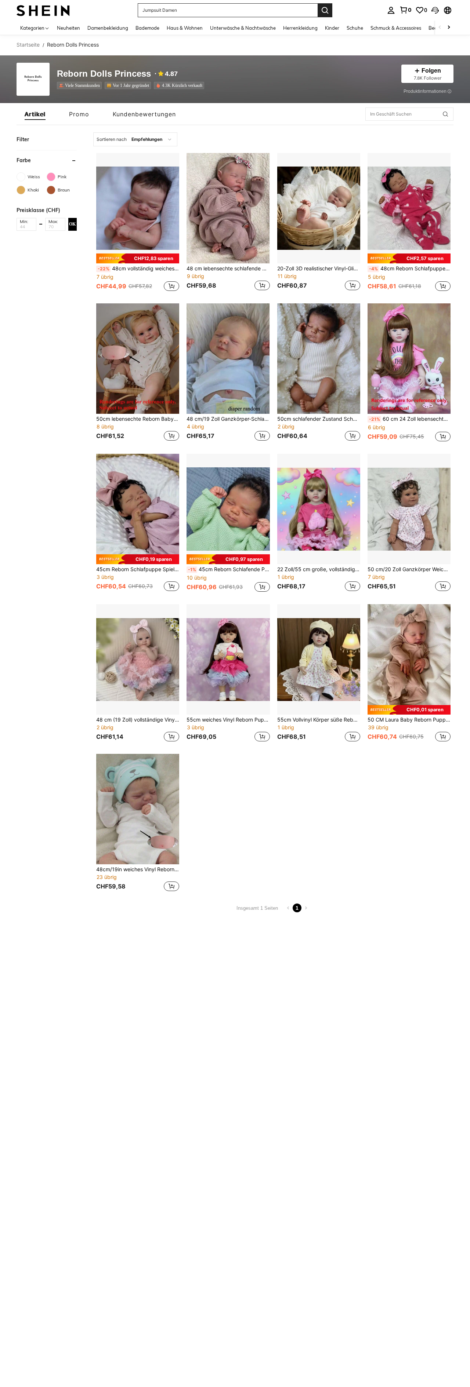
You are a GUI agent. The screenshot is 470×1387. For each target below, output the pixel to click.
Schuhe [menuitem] (355, 28)
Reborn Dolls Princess (104, 74)
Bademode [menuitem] (147, 28)
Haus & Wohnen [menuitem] (185, 28)
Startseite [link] (28, 45)
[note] (137, 258)
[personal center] (391, 10)
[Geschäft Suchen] (445, 114)
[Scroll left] (439, 28)
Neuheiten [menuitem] (68, 28)
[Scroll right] (448, 28)
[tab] (35, 114)
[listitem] (81, 85)
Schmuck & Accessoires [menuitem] (395, 28)
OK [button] (72, 223)
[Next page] (305, 908)
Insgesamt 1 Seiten (257, 908)
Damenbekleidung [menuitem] (107, 28)
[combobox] (135, 139)
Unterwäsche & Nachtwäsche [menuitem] (243, 28)
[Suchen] (325, 10)
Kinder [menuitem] (332, 28)
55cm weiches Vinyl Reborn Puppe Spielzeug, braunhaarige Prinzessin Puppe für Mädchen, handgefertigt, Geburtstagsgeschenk (228, 720)
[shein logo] (43, 10)
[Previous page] (288, 908)
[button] (435, 10)
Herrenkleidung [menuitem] (300, 28)
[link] (405, 10)
